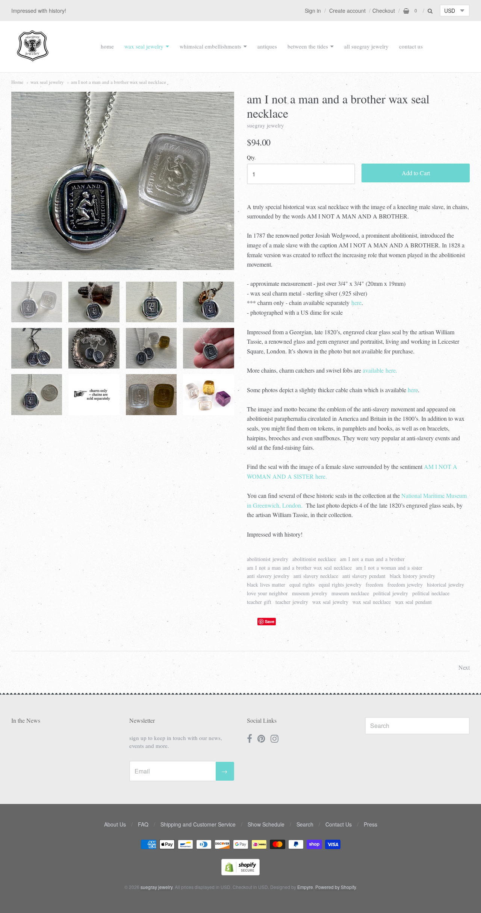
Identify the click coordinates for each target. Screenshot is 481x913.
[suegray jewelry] (33, 57)
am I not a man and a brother (372, 559)
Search (304, 824)
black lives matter (266, 584)
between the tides (307, 46)
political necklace (430, 593)
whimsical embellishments (210, 46)
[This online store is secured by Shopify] (240, 873)
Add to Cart (416, 173)
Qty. (251, 158)
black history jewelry (412, 575)
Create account (347, 10)
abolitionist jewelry (267, 559)
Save (269, 621)
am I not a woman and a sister (389, 567)
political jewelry (390, 593)
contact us (411, 46)
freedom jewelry (405, 584)
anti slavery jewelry (268, 575)
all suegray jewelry (366, 46)
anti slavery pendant (364, 575)
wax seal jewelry (143, 46)
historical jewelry (445, 584)
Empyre (305, 887)
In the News (25, 720)
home (107, 46)
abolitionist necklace (314, 559)
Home (17, 82)
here (356, 302)
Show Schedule (266, 824)
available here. (380, 370)
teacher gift (259, 601)
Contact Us (338, 824)
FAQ (143, 824)
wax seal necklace (371, 601)
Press (370, 824)
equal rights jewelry (340, 584)
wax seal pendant (413, 601)
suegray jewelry (265, 125)
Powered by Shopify (335, 887)
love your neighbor (267, 593)
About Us (115, 824)
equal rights (302, 584)
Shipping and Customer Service (198, 824)
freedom (374, 584)
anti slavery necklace (315, 575)
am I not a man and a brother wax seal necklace (118, 82)
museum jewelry (309, 593)
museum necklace (350, 593)
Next (464, 667)
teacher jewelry (291, 601)
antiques (267, 46)
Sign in (313, 10)
